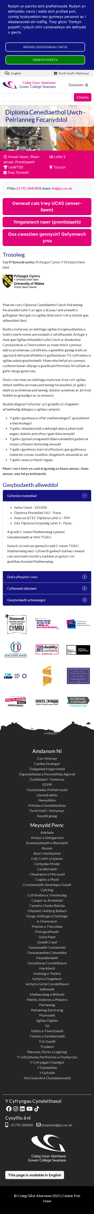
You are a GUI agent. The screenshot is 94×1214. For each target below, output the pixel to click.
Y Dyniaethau (47, 1067)
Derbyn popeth (45, 60)
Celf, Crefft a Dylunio (47, 858)
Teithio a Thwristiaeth (47, 1031)
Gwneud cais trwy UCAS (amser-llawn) (47, 206)
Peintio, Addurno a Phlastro (47, 999)
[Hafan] (29, 85)
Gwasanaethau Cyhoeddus (47, 952)
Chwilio (83, 97)
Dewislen (76, 85)
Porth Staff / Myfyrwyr (73, 73)
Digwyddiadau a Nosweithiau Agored (47, 774)
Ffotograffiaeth (47, 931)
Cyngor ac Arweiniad (47, 900)
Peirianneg (47, 1005)
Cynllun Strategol (47, 763)
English (15, 73)
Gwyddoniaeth (47, 958)
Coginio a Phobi (47, 879)
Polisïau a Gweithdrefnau (47, 805)
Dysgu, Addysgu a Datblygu (47, 916)
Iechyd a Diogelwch (47, 979)
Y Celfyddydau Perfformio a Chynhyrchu (47, 1057)
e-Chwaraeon (47, 921)
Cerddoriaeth (47, 869)
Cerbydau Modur (47, 864)
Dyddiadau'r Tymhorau (47, 779)
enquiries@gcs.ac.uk (57, 1125)
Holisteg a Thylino (47, 973)
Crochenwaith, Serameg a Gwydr (47, 884)
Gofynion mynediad (22, 495)
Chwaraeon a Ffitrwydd (47, 874)
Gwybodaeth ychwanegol (26, 600)
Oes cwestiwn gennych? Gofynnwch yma (47, 237)
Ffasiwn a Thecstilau (47, 926)
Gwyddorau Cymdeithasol (47, 963)
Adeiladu (47, 832)
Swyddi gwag (47, 816)
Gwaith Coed (47, 942)
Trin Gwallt (47, 1041)
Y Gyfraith (47, 1073)
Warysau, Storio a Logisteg (47, 1052)
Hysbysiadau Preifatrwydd (47, 790)
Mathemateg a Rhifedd (47, 994)
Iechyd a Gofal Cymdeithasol (47, 984)
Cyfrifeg (47, 890)
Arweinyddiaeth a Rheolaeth (47, 843)
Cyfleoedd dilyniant (22, 588)
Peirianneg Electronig (47, 1010)
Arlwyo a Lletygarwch (47, 837)
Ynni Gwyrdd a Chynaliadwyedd (47, 1078)
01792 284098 (27, 188)
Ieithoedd (47, 989)
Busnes (47, 848)
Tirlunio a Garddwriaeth (47, 1036)
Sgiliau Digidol (47, 1020)
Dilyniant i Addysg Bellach (47, 911)
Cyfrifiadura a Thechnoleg (47, 895)
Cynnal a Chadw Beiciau (47, 905)
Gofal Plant (47, 937)
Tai (47, 1026)
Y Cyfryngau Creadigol (47, 1062)
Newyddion (47, 800)
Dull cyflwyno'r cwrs (22, 577)
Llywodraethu (47, 795)
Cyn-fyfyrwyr (47, 758)
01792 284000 (21, 1125)
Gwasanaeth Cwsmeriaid (47, 947)
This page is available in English (34, 1175)
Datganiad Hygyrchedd (47, 769)
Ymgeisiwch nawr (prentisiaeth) (47, 222)
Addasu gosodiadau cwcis (45, 47)
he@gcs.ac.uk (62, 188)
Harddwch (47, 968)
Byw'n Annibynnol (47, 853)
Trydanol (47, 1046)
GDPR (47, 784)
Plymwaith (47, 1015)
